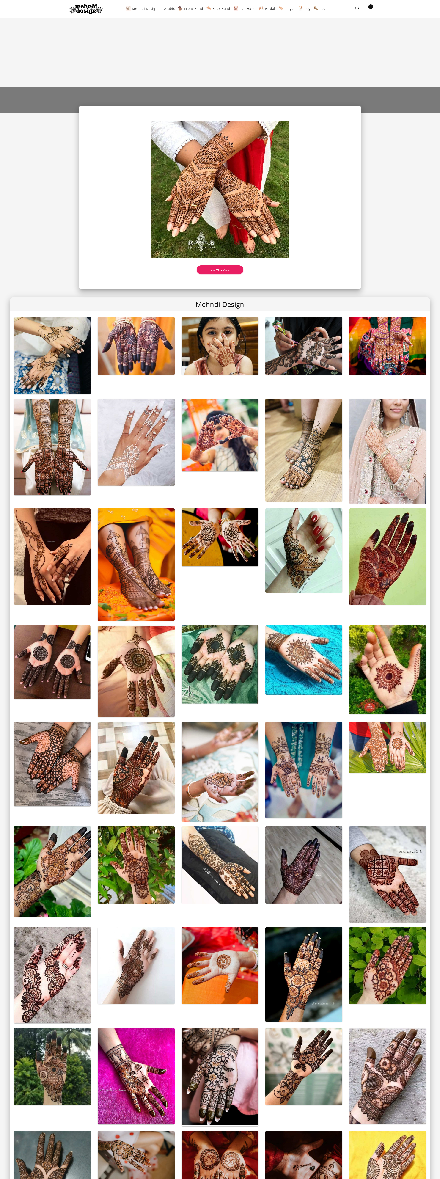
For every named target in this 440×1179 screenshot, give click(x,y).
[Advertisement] (220, 52)
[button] (357, 8)
